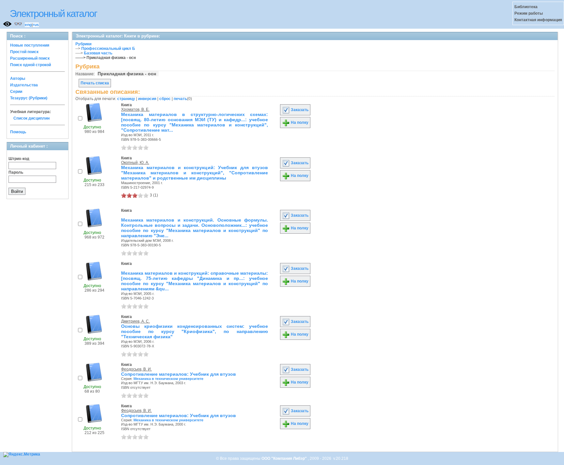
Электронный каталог (53, 13)
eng (28, 24)
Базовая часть (98, 53)
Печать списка (95, 83)
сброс (165, 98)
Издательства (24, 85)
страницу (126, 98)
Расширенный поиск (30, 58)
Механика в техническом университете (168, 379)
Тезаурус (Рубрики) (28, 98)
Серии (16, 91)
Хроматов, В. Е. (135, 109)
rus (36, 24)
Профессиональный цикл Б (108, 48)
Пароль (15, 172)
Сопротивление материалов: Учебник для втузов (178, 374)
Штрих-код (18, 158)
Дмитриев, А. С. (135, 321)
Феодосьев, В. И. (136, 369)
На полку (299, 122)
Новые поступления (29, 45)
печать (180, 98)
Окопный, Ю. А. (135, 162)
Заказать (299, 110)
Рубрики (83, 44)
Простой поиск (24, 52)
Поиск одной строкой (30, 65)
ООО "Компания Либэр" (284, 458)
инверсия (147, 98)
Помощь (18, 132)
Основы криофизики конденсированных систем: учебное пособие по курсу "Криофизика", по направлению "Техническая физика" (194, 331)
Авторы (17, 78)
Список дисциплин (31, 118)
